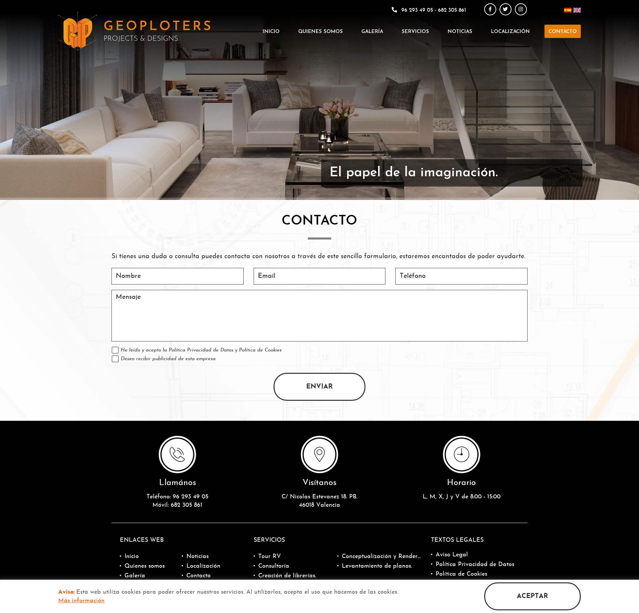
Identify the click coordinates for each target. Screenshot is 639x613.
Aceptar (532, 596)
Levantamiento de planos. (377, 566)
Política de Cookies (260, 350)
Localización (510, 31)
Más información (81, 601)
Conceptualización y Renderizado (381, 556)
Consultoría (273, 566)
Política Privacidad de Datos (201, 350)
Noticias (460, 31)
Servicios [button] (415, 31)
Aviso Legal (452, 555)
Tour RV (269, 556)
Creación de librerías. (287, 576)
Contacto (562, 31)
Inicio (271, 31)
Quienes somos (320, 31)
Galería (372, 31)
